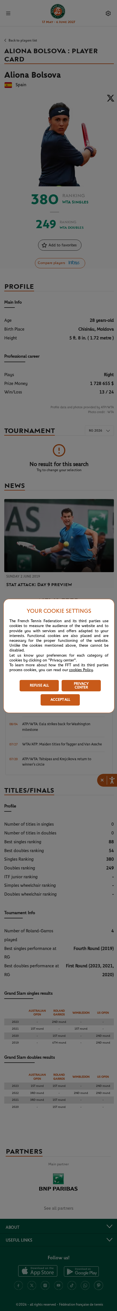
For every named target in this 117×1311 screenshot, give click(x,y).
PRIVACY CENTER (81, 685)
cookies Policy (81, 670)
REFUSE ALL (39, 685)
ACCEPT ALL (60, 700)
